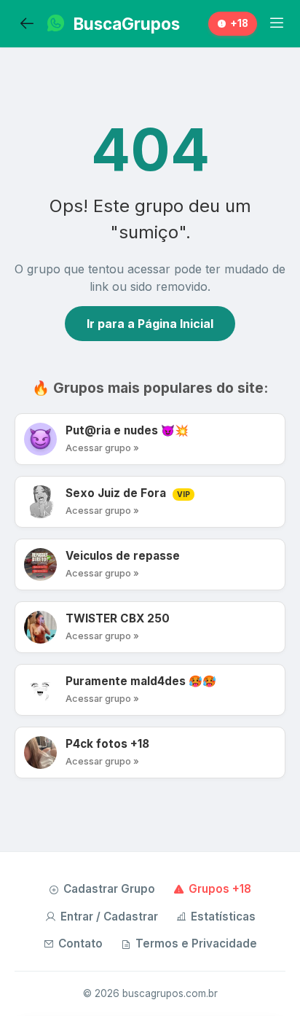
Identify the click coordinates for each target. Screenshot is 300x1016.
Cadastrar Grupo (109, 889)
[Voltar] (27, 24)
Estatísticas (223, 916)
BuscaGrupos (127, 24)
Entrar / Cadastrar (109, 916)
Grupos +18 (220, 889)
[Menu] (276, 23)
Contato (80, 943)
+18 (239, 23)
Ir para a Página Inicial (150, 323)
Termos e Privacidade (196, 943)
